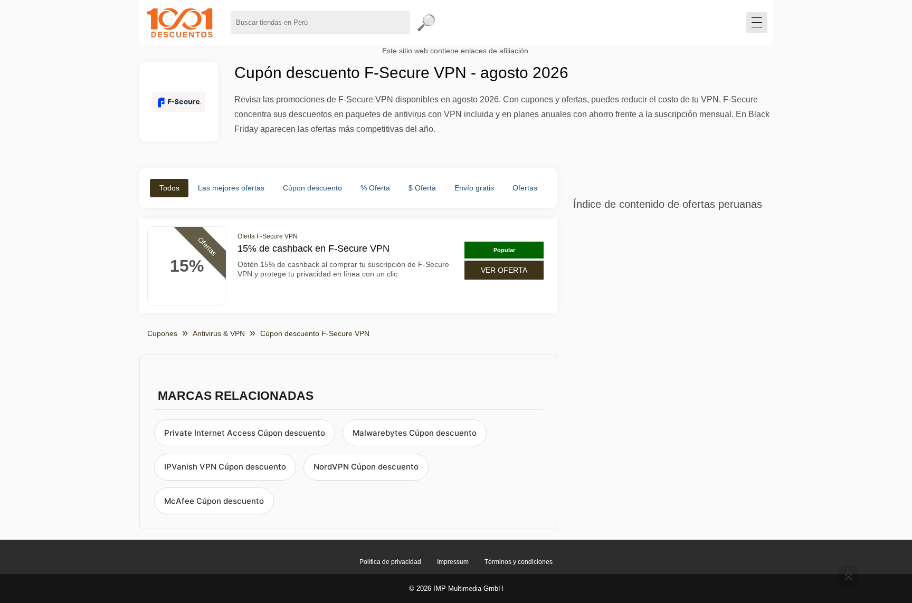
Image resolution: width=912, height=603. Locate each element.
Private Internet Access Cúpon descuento (244, 433)
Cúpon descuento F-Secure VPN (314, 333)
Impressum (453, 562)
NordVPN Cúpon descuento (366, 467)
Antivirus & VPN (219, 333)
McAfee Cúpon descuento (214, 501)
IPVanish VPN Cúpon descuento (225, 467)
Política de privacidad (390, 562)
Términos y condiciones (518, 562)
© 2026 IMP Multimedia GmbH (456, 588)
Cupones (162, 333)
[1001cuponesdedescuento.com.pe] (179, 22)
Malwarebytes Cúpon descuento (415, 433)
